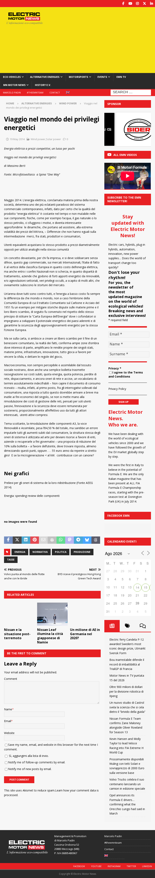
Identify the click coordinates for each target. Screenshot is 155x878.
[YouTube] (130, 3)
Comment (10, 679)
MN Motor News (14, 85)
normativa (40, 552)
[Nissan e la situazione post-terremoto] (19, 614)
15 (145, 587)
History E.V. (43, 85)
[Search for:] (131, 92)
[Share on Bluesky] (87, 540)
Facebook (79, 866)
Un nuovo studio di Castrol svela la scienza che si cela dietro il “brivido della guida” (127, 707)
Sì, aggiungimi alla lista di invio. (28, 756)
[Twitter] (144, 3)
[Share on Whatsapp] (61, 540)
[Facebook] (123, 3)
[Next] (142, 129)
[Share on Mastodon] (69, 540)
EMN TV (121, 77)
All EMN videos (125, 155)
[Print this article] (52, 540)
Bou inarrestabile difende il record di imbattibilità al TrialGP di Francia (126, 664)
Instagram (114, 866)
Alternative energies (44, 77)
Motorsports (78, 77)
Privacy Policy (117, 389)
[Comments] (142, 626)
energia (20, 552)
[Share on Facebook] (8, 540)
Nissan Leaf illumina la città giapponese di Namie (50, 635)
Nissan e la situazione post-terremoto (17, 633)
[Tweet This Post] (17, 540)
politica (60, 552)
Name (8, 709)
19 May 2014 (17, 139)
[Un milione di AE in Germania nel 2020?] (85, 614)
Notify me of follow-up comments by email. (36, 762)
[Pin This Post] (34, 540)
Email (7, 721)
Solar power (53, 139)
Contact (54, 92)
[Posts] (112, 626)
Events (102, 77)
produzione (82, 552)
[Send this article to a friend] (43, 540)
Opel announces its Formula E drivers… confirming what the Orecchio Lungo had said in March (127, 804)
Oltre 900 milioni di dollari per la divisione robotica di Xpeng (126, 691)
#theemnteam (35, 92)
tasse (11, 559)
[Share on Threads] (95, 540)
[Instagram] (137, 3)
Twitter (131, 866)
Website (9, 733)
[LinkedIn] (151, 3)
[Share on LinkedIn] (26, 540)
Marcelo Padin (12, 92)
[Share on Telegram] (78, 540)
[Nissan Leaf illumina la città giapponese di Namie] (52, 614)
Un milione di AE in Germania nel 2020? (85, 633)
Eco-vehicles (12, 77)
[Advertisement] (106, 39)
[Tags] (127, 626)
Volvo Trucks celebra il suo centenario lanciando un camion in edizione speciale (127, 784)
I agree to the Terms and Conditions (125, 374)
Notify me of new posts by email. (29, 769)
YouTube (96, 866)
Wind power (38, 139)
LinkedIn (147, 866)
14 (137, 587)
